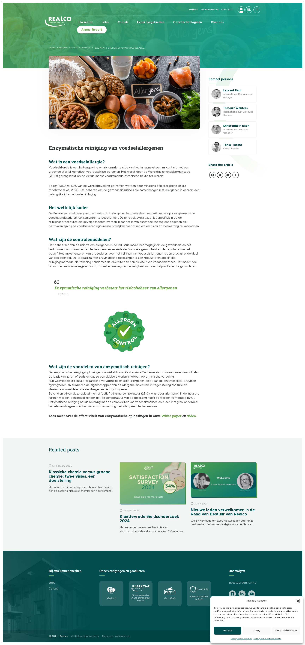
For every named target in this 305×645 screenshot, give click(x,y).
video (191, 416)
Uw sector (86, 22)
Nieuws (193, 9)
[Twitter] (220, 175)
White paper (171, 416)
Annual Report (91, 29)
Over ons (217, 22)
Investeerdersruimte (242, 582)
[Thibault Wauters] (216, 112)
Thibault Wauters (235, 108)
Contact (227, 9)
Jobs (105, 22)
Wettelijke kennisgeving (85, 636)
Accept (227, 630)
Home (52, 47)
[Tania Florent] (216, 147)
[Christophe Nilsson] (216, 130)
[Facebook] (212, 175)
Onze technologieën (187, 22)
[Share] (236, 175)
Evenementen (210, 9)
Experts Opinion (80, 47)
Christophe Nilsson (236, 125)
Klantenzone (241, 9)
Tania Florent (232, 145)
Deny (256, 630)
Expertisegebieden (150, 22)
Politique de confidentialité (267, 639)
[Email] (228, 175)
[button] (298, 601)
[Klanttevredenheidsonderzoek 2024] (152, 483)
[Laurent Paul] (216, 94)
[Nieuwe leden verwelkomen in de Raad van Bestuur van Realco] (223, 479)
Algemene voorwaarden (116, 636)
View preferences (286, 630)
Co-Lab (123, 22)
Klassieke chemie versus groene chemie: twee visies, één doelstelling (79, 476)
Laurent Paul (232, 90)
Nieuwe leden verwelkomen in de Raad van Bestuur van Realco (223, 512)
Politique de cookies (241, 639)
